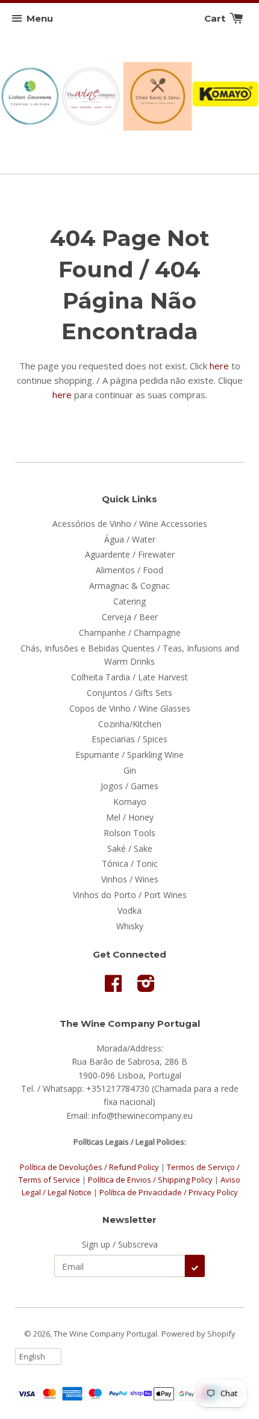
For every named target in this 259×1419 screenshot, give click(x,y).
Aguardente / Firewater (130, 554)
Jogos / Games (129, 786)
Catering (129, 601)
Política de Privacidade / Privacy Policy (168, 1192)
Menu (40, 18)
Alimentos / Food (129, 570)
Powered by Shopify (198, 1333)
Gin (129, 770)
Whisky (129, 926)
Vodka (129, 910)
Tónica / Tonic (130, 863)
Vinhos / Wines (129, 879)
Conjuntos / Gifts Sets (129, 692)
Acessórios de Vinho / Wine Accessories (129, 523)
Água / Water (129, 539)
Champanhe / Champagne (130, 632)
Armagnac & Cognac (129, 585)
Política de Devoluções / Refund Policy (89, 1167)
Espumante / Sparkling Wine (129, 754)
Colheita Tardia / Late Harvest (129, 677)
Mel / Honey (130, 817)
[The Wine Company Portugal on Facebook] (113, 987)
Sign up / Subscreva (120, 1244)
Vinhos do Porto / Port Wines (130, 894)
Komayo (129, 801)
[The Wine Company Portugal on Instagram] (146, 987)
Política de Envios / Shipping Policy (151, 1179)
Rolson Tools (129, 833)
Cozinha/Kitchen (129, 724)
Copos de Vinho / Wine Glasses (129, 708)
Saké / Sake (129, 848)
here (219, 366)
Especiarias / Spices (129, 739)
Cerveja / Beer (130, 617)
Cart (216, 18)
